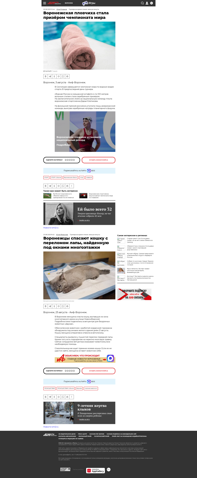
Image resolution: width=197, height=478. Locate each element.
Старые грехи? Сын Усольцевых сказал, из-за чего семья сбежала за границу (140, 240)
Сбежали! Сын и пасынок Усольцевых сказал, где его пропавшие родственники (140, 248)
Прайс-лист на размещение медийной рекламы (129, 436)
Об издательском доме (66, 434)
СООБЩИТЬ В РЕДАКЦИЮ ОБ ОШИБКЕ (70, 438)
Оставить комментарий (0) (98, 160)
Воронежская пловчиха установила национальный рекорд (79, 138)
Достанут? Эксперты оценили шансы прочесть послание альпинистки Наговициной (140, 278)
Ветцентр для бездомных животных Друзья (58, 301)
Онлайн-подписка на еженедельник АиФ (121, 434)
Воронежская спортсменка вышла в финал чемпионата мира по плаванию (101, 195)
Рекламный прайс (85, 436)
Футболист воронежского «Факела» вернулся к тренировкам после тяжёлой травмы (58, 196)
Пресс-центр (82, 434)
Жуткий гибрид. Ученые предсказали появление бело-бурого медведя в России (140, 255)
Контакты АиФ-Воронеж (67, 436)
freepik (55, 71)
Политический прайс (101, 436)
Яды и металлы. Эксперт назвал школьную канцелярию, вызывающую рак (138, 270)
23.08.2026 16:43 (48, 234)
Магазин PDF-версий (96, 434)
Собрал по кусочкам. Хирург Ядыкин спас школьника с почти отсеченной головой (140, 263)
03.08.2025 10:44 (49, 9)
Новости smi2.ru (50, 228)
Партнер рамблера (78, 469)
